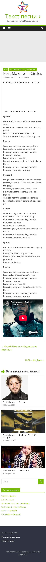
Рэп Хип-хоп (31, 69)
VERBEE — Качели (8, 496)
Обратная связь (7, 541)
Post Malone (25, 77)
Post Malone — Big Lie (14, 402)
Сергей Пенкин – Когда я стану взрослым (19, 348)
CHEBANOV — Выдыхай (10, 514)
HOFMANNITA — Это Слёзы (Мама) (15, 503)
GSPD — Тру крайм (9, 511)
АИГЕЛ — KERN (7, 500)
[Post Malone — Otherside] (23, 447)
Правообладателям (9, 533)
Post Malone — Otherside (16, 470)
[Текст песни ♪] (4, 28)
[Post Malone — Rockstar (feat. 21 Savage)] (23, 411)
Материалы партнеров (10, 537)
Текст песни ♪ (23, 16)
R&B (5, 69)
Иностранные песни (17, 69)
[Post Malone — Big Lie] (14, 377)
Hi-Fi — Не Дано (35, 360)
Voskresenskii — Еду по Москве (13, 507)
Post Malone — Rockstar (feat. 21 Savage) (19, 436)
